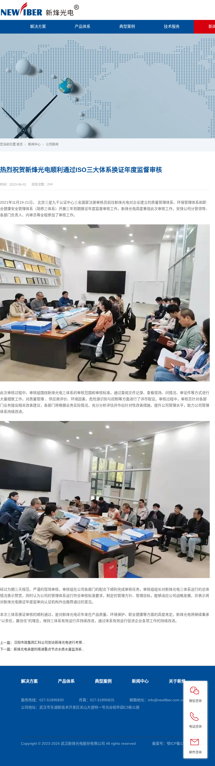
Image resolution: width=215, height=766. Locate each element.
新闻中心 (34, 144)
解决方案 (38, 26)
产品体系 (82, 26)
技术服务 (172, 26)
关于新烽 (177, 681)
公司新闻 (52, 144)
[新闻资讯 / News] (107, 86)
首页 (20, 144)
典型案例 (127, 26)
